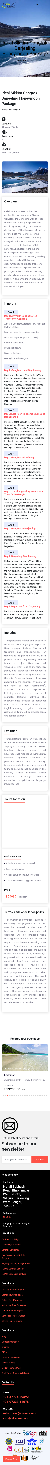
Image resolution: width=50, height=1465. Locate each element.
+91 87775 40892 (16, 1397)
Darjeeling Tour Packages (13, 1316)
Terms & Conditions (11, 1357)
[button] (4, 1095)
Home (21, 60)
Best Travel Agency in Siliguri (15, 1373)
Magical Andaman (25, 1077)
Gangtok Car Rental (10, 1250)
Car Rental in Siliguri (11, 1239)
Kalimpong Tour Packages (14, 1305)
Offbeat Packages (10, 1342)
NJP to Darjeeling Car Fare (14, 1274)
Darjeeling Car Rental (11, 1244)
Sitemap (5, 1347)
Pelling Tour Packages (12, 1300)
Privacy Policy (8, 1362)
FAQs (4, 1352)
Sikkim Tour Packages (12, 1321)
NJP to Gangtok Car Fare (13, 1268)
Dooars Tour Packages (12, 1310)
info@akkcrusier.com (18, 1418)
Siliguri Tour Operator (11, 1368)
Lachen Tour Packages (12, 1295)
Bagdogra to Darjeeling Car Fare (16, 1263)
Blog (4, 1336)
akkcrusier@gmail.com (19, 1413)
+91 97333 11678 (16, 1402)
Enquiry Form (11, 1459)
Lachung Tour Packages (13, 1289)
